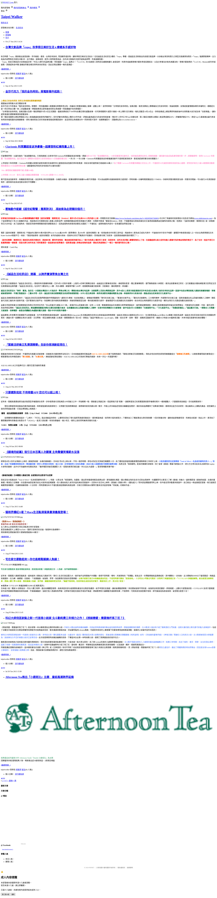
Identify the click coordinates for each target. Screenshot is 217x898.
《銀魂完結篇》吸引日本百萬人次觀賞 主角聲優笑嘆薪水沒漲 (42, 452)
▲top (3, 82)
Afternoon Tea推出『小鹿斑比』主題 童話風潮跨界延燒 (39, 677)
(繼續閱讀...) (6, 69)
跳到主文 (4, 23)
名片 (7, 38)
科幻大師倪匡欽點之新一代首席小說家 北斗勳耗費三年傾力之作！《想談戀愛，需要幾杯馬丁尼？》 (65, 618)
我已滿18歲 (5, 894)
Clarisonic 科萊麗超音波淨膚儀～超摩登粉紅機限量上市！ (40, 146)
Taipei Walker (12, 17)
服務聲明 (130, 867)
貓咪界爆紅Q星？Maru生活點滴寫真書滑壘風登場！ (36, 512)
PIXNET (91, 867)
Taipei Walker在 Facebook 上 (7, 849)
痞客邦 (18, 74)
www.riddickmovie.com (203, 218)
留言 (23, 74)
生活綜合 (19, 28)
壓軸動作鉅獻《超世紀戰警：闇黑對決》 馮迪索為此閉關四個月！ (45, 209)
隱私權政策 (121, 867)
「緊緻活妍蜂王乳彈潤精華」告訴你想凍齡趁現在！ (36, 344)
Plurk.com (23, 843)
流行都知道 (19, 78)
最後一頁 (12, 781)
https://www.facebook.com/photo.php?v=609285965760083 (136, 218)
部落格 (8, 35)
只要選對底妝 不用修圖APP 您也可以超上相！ (33, 392)
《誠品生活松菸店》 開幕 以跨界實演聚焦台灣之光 (36, 274)
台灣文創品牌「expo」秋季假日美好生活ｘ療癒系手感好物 (40, 47)
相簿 (7, 32)
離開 (13, 894)
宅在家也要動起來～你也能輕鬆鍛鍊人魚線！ (32, 559)
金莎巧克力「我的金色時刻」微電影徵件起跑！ (33, 91)
